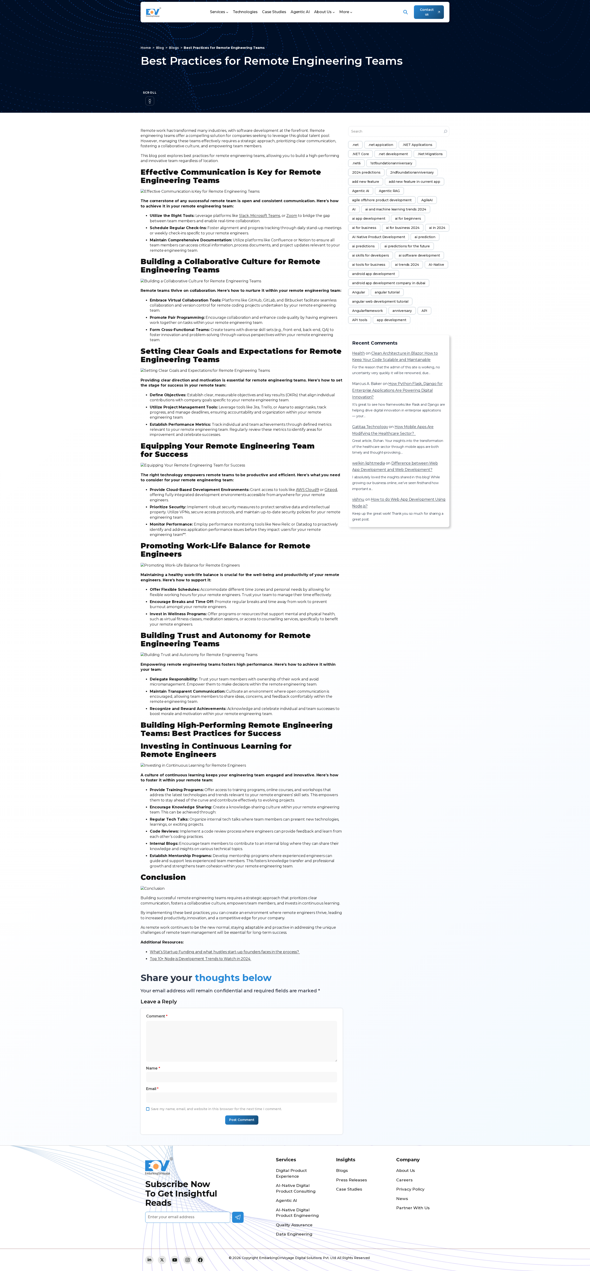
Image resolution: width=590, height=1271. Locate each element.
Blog (160, 48)
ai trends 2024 (407, 265)
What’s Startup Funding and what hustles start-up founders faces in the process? (225, 952)
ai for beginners (408, 218)
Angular (358, 292)
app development (391, 320)
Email (152, 1089)
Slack (244, 215)
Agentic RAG (389, 191)
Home (146, 48)
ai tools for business (368, 265)
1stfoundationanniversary (391, 163)
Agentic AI (360, 191)
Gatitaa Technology (370, 427)
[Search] (445, 131)
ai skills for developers (370, 255)
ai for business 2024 (402, 228)
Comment (157, 1016)
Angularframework (367, 311)
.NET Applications (417, 145)
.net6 (356, 163)
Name (153, 1068)
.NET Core (360, 154)
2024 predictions (366, 172)
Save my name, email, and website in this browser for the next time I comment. (216, 1109)
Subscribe (238, 1217)
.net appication (380, 145)
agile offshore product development (382, 200)
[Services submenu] (227, 12)
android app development (373, 274)
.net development (393, 154)
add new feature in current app (414, 182)
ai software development (419, 255)
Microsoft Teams (265, 215)
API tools (359, 320)
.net (355, 145)
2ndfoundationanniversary (412, 172)
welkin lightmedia (368, 463)
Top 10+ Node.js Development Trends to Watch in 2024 (200, 959)
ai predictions (363, 246)
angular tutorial (387, 292)
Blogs (174, 48)
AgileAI (427, 200)
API (425, 311)
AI (354, 209)
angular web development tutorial (380, 301)
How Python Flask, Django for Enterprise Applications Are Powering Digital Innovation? (397, 390)
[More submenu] (351, 12)
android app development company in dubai (388, 283)
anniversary (402, 311)
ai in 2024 (437, 228)
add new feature (365, 182)
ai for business (364, 228)
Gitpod (330, 490)
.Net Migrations (430, 154)
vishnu (358, 499)
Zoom (291, 215)
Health (358, 353)
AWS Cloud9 (307, 490)
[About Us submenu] (334, 12)
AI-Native (436, 265)
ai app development (368, 218)
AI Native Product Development (378, 237)
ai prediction (425, 237)
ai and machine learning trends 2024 (395, 209)
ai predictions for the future (407, 246)
